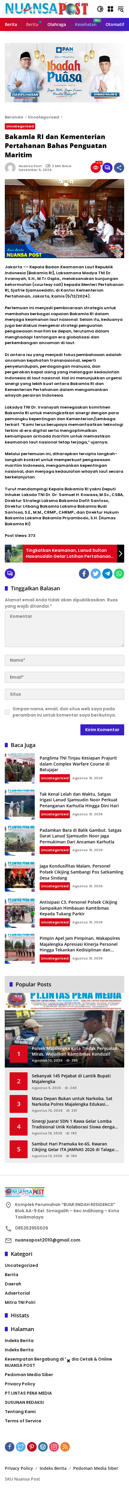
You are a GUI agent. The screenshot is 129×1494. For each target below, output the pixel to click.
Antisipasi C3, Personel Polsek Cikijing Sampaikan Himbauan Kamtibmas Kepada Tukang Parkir (78, 908)
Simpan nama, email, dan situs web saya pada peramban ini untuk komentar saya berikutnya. (64, 712)
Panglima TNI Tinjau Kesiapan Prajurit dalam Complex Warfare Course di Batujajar (78, 763)
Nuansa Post (30, 166)
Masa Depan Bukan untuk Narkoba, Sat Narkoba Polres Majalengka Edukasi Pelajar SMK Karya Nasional (72, 1101)
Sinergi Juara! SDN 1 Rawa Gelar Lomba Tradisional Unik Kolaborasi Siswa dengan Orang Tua (74, 1124)
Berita (11, 1275)
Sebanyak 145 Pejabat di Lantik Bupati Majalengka (71, 1079)
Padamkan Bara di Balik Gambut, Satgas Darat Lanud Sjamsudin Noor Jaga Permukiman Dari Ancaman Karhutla (81, 836)
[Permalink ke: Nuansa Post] (12, 167)
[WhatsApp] (119, 574)
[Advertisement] (64, 1430)
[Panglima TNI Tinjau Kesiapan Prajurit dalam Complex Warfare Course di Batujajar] (20, 768)
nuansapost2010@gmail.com (47, 1240)
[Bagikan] (119, 168)
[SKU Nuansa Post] (47, 9)
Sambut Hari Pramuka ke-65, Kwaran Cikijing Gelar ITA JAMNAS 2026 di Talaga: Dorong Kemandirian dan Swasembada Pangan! (73, 1147)
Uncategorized (20, 126)
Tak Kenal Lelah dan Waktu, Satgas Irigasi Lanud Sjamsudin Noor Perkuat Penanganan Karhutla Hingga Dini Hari (79, 799)
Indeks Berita (19, 1341)
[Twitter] (96, 574)
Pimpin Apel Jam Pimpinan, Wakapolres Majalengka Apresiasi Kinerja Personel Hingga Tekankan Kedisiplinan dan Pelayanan (80, 947)
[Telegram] (107, 574)
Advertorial (17, 1293)
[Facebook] (84, 574)
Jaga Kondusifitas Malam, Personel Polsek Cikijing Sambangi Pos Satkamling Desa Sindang (81, 871)
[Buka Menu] (110, 9)
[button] (100, 9)
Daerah (13, 1284)
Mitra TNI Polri (20, 1302)
